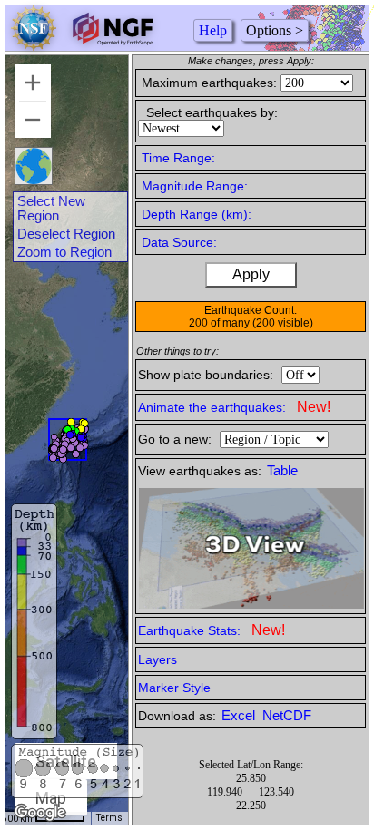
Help (213, 30)
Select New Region (51, 208)
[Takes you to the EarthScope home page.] (82, 46)
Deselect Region (66, 234)
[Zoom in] (33, 82)
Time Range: (178, 158)
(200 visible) (282, 323)
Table (282, 471)
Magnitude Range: (195, 186)
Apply (251, 274)
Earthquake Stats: (211, 630)
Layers (157, 659)
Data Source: (179, 242)
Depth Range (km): (196, 214)
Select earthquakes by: (212, 112)
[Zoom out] (33, 120)
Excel (240, 715)
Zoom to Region (64, 252)
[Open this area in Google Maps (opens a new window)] (40, 813)
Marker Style (174, 687)
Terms (109, 818)
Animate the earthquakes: (234, 407)
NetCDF (286, 715)
